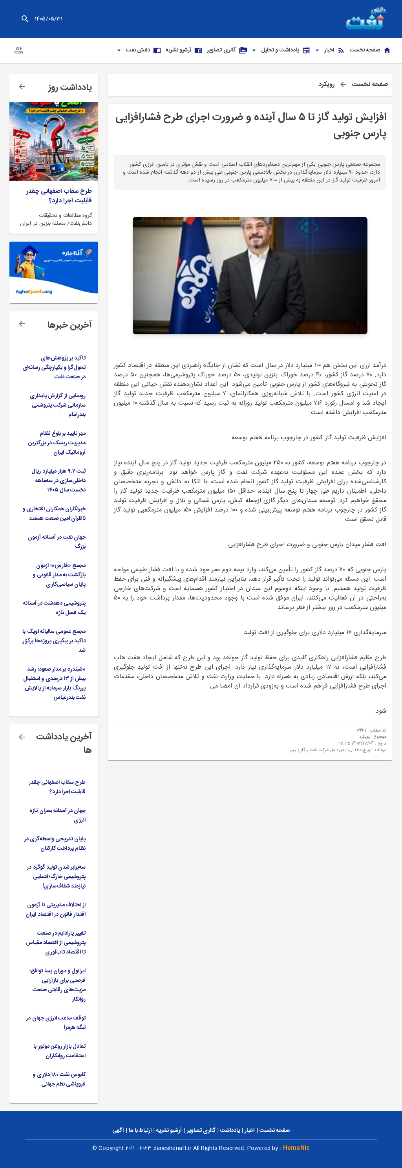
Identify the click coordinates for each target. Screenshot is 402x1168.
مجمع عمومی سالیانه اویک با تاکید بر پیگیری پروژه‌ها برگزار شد (54, 641)
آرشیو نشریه (169, 1130)
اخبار (249, 1130)
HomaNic (296, 1148)
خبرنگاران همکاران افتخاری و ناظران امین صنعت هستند (54, 513)
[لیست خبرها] (22, 323)
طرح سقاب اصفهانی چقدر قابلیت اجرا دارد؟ (59, 196)
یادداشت (230, 1130)
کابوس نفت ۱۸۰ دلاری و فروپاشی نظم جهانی (59, 1079)
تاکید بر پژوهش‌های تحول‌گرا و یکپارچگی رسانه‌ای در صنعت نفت (54, 368)
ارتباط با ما (140, 1130)
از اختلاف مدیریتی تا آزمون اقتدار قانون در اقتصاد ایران (56, 909)
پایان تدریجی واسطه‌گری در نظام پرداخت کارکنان (55, 843)
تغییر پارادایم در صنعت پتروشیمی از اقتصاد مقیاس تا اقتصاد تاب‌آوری (56, 943)
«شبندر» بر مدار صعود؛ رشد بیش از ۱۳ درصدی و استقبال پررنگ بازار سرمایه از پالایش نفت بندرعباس (54, 683)
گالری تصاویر (201, 1130)
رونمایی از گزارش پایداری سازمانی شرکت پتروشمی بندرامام (58, 405)
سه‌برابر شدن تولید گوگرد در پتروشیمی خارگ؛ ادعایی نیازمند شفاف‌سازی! (56, 877)
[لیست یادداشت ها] (22, 86)
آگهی (118, 1130)
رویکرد (326, 85)
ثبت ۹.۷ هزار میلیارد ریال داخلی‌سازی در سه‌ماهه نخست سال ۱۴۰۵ (58, 481)
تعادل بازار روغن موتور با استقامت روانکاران (59, 1051)
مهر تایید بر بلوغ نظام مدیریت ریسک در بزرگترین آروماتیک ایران (57, 443)
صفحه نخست (370, 85)
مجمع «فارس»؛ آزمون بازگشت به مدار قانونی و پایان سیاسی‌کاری (59, 575)
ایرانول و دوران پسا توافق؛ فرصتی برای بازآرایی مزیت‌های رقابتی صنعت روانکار (57, 985)
